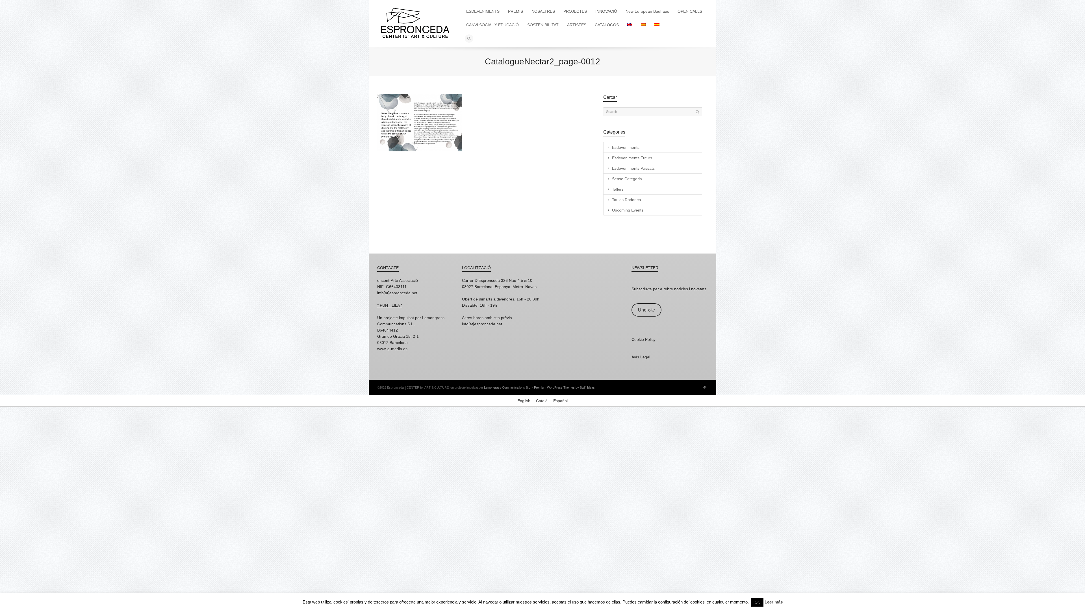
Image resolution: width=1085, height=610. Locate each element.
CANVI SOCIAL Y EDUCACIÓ (492, 25)
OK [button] (757, 602)
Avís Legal (641, 357)
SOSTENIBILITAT (543, 25)
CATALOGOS (607, 25)
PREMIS (515, 11)
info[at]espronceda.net (397, 293)
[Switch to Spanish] (656, 25)
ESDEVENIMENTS (483, 11)
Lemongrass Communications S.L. (507, 387)
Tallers (618, 189)
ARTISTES (576, 25)
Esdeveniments (625, 147)
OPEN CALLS (690, 11)
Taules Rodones (626, 199)
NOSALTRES (543, 11)
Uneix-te (646, 310)
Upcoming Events (627, 210)
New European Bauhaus (647, 11)
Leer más (774, 602)
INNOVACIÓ (606, 11)
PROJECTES (575, 11)
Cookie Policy (644, 339)
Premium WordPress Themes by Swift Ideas (564, 387)
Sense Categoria (627, 179)
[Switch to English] (629, 25)
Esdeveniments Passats (633, 168)
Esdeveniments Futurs (632, 158)
